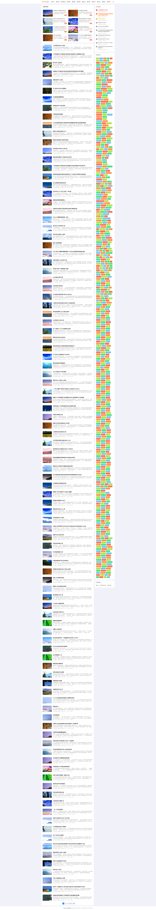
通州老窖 (98, 64)
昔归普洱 (103, 557)
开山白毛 (107, 365)
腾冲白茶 (107, 471)
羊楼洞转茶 (99, 540)
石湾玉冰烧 (99, 134)
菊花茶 (106, 291)
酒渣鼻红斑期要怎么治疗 (59, 500)
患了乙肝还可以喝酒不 (58, 835)
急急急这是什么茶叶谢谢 (59, 105)
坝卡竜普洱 (110, 546)
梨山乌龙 (103, 499)
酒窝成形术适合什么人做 (59, 509)
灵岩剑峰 (103, 354)
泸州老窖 (98, 147)
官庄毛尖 (98, 395)
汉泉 (106, 69)
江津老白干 (103, 142)
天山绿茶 (104, 304)
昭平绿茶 (98, 365)
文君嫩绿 (107, 389)
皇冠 (60, 702)
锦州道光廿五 (99, 90)
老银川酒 (98, 170)
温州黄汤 (98, 285)
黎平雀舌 (103, 378)
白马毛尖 (107, 393)
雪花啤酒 (98, 188)
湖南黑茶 (106, 287)
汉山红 (102, 527)
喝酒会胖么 (55, 706)
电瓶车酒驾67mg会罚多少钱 (60, 260)
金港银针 (107, 404)
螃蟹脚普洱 (103, 572)
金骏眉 (60, 814)
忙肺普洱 (98, 555)
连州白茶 (103, 475)
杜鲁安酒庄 (99, 220)
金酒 (108, 244)
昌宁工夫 (107, 518)
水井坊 (106, 147)
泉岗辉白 (107, 326)
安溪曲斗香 (110, 114)
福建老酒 (98, 183)
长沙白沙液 (99, 131)
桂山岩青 (103, 410)
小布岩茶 (107, 350)
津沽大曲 (107, 67)
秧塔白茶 (103, 473)
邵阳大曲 (103, 131)
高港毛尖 (98, 412)
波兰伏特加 (110, 239)
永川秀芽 (98, 456)
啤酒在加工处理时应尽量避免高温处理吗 (63, 466)
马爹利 (102, 233)
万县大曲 (98, 144)
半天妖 (110, 484)
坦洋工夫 (103, 505)
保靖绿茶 (103, 393)
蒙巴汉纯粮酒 (99, 181)
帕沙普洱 (98, 553)
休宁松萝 (103, 337)
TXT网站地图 (90, 908)
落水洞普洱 (108, 555)
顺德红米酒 (103, 136)
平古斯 (98, 209)
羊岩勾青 (107, 317)
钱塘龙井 (103, 319)
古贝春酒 (108, 86)
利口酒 (107, 250)
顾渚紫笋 (107, 311)
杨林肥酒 (104, 153)
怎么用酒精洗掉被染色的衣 (59, 182)
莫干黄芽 (98, 464)
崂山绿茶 (98, 438)
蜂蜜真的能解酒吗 (57, 620)
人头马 (98, 233)
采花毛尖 (103, 397)
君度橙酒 (103, 252)
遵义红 (103, 520)
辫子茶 (98, 572)
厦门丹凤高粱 (99, 118)
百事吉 (98, 255)
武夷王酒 (104, 114)
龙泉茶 (107, 451)
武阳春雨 (107, 313)
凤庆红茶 (98, 520)
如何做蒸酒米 (56, 715)
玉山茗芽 (107, 443)
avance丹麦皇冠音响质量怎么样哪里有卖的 (63, 698)
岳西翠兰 (98, 339)
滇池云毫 (103, 371)
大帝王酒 (98, 67)
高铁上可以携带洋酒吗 (58, 577)
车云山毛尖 (99, 430)
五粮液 (106, 144)
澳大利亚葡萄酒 (103, 211)
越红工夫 (107, 505)
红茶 (94, 1)
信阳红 (103, 525)
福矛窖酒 (104, 118)
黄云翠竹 (103, 447)
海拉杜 (98, 265)
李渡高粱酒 (109, 123)
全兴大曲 (101, 149)
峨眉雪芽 (98, 384)
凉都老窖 (104, 166)
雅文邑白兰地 (107, 233)
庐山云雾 (107, 272)
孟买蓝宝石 (99, 246)
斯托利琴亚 (104, 239)
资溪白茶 (103, 477)
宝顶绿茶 (103, 456)
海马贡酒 (108, 140)
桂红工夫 (103, 512)
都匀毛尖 (98, 376)
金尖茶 (98, 536)
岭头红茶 (98, 529)
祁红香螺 (98, 531)
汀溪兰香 (98, 337)
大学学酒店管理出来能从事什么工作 (62, 440)
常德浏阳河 (109, 131)
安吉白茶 (107, 278)
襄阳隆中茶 (99, 399)
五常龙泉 (98, 410)
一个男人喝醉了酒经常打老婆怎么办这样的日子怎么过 (66, 388)
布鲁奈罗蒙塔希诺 (100, 203)
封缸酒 (103, 183)
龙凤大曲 (108, 64)
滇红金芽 (107, 516)
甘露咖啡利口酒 (109, 252)
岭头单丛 (107, 492)
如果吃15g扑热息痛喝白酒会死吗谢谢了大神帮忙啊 (65, 723)
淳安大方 (107, 328)
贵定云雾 (103, 380)
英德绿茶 (107, 358)
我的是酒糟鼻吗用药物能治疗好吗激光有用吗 (64, 457)
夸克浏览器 (109, 585)
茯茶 (108, 289)
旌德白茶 (107, 479)
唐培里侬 (104, 196)
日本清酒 (107, 246)
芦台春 (103, 67)
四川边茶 (98, 289)
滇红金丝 (103, 516)
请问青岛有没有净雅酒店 (59, 783)
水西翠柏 (103, 417)
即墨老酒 (109, 181)
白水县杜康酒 (99, 164)
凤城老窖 (110, 90)
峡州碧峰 (98, 397)
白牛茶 (98, 367)
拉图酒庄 (98, 192)
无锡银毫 (108, 417)
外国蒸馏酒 (104, 220)
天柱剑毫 (102, 343)
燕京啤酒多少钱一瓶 (58, 595)
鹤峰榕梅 (107, 408)
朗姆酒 (110, 242)
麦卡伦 (109, 222)
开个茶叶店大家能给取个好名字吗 (61, 354)
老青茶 (110, 538)
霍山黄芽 (98, 462)
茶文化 (107, 300)
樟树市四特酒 (99, 121)
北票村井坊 (110, 88)
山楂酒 (110, 183)
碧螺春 (98, 272)
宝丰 (111, 75)
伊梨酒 (106, 175)
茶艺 (101, 300)
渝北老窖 (108, 142)
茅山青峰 (98, 421)
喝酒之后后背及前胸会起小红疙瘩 (61, 423)
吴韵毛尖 (108, 406)
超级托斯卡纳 (107, 203)
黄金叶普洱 (104, 566)
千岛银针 (98, 319)
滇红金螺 (103, 518)
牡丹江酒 (98, 101)
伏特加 (103, 237)
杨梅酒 (106, 185)
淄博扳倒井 (99, 86)
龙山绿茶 (98, 371)
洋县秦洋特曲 (99, 162)
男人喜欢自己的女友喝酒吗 (59, 88)
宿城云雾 (102, 425)
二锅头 (98, 62)
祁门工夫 (103, 529)
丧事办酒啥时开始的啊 (58, 672)
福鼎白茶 (103, 466)
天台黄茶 (98, 317)
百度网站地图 (77, 908)
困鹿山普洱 (103, 553)
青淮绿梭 (98, 434)
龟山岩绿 (103, 399)
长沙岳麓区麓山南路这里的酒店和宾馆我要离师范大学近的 (67, 474)
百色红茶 (98, 514)
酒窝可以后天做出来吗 (58, 534)
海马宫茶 (107, 285)
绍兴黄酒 (104, 181)
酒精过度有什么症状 (58, 79)
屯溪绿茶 (103, 341)
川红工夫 (107, 520)
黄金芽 (98, 309)
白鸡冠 (103, 484)
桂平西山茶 (107, 367)
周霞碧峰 (103, 404)
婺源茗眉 (108, 345)
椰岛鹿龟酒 (99, 140)
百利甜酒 (98, 252)
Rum (97, 577)
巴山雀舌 (103, 389)
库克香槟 (109, 196)
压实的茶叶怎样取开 (58, 285)
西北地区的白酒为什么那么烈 (60, 148)
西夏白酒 (107, 170)
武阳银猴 (107, 324)
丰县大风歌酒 (104, 108)
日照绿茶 (108, 436)
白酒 (58, 1)
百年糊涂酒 (105, 151)
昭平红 (107, 512)
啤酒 (69, 1)
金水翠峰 (98, 402)
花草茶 (110, 291)
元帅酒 (103, 144)
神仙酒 (110, 101)
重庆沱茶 (108, 542)
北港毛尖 (107, 283)
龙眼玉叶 (108, 432)
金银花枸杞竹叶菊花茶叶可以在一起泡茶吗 (63, 740)
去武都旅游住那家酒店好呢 (59, 483)
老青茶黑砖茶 (104, 289)
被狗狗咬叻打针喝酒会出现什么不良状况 (63, 449)
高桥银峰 (103, 395)
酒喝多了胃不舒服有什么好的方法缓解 (62, 492)
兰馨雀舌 (98, 382)
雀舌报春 (103, 376)
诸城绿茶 (103, 438)
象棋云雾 (107, 363)
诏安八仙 (107, 488)
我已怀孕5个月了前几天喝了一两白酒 (62, 191)
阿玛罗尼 (98, 205)
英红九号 (107, 510)
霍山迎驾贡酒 (99, 112)
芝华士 (98, 224)
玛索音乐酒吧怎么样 (58, 414)
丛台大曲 (108, 71)
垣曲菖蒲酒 (99, 82)
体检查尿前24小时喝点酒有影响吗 (61, 766)
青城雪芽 (107, 384)
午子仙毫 (103, 451)
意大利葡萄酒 (104, 198)
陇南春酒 (98, 168)
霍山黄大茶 (103, 462)
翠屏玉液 (98, 69)
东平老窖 (104, 116)
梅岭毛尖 (103, 358)
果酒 (79, 1)
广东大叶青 (103, 464)
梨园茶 (103, 356)
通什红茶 (106, 527)
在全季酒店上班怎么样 (58, 320)
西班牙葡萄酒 (109, 205)
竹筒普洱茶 (108, 568)
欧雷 (106, 263)
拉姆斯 (108, 259)
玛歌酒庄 (103, 192)
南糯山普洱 (99, 564)
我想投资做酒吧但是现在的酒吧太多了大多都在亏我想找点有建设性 (69, 174)
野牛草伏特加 (99, 242)
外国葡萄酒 (99, 190)
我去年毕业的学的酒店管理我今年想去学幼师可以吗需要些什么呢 (69, 843)
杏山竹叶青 (99, 432)
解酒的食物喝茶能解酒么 (84, 27)
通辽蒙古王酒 (99, 179)
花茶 (107, 268)
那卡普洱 (98, 551)
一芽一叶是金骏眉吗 (58, 809)
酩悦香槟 (98, 198)
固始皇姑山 (99, 436)
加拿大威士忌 (102, 229)
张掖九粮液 (110, 166)
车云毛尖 (98, 406)
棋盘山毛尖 (103, 406)
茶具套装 (110, 298)
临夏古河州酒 (99, 166)
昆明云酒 (109, 153)
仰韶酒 (98, 75)
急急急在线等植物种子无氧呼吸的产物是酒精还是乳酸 (66, 895)
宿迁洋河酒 (108, 103)
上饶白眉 (98, 354)
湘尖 (110, 287)
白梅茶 (107, 354)
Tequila (101, 577)
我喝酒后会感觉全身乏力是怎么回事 (62, 569)
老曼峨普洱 (99, 557)
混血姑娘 (98, 259)
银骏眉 (98, 503)
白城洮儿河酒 (99, 95)
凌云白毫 (103, 363)
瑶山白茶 (108, 475)
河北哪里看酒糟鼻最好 (58, 97)
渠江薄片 (98, 538)
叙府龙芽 (98, 389)
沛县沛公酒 (99, 108)
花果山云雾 (108, 421)
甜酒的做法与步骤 (57, 680)
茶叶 (60, 67)
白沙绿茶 (107, 456)
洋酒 (84, 1)
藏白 (103, 157)
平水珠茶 (98, 315)
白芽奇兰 (103, 488)
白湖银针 (107, 356)
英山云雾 (107, 402)
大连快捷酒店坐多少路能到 (59, 826)
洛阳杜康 (107, 75)
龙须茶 (109, 304)
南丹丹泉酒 (99, 138)
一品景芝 (109, 82)
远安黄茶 (107, 460)
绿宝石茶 (98, 380)
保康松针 (107, 397)
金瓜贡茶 (98, 568)
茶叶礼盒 (98, 298)
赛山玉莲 (103, 432)
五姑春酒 (98, 73)
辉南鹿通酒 (105, 95)
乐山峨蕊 (98, 391)
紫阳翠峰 (98, 449)
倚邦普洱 (103, 551)
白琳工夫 (98, 505)
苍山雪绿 (103, 373)
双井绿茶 (102, 350)
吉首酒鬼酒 (99, 129)
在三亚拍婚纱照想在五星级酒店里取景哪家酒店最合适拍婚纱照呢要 (69, 122)
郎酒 (97, 149)
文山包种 (98, 499)
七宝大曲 (98, 103)
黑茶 (104, 268)
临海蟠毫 (103, 317)
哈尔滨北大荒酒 (99, 99)
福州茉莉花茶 (99, 304)
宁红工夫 (107, 507)
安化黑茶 (106, 536)
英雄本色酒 (99, 177)
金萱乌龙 (107, 497)
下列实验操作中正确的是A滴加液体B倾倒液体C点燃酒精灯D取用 (69, 54)
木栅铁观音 (99, 501)
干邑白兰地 (103, 231)
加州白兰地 (99, 237)
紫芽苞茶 (108, 570)
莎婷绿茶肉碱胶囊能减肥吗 (59, 732)
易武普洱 (108, 557)
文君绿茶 (98, 386)
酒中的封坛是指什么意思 (59, 234)
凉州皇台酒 (105, 164)
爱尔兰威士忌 (103, 224)
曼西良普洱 (99, 546)
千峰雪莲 (103, 423)
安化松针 (98, 393)
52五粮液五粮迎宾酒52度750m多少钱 (62, 294)
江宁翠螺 (107, 423)
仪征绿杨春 (99, 417)
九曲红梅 (98, 507)
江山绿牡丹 (108, 322)
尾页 (74, 903)
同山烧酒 (110, 108)
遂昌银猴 (107, 319)
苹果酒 (98, 185)
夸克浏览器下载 (103, 585)
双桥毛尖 (108, 399)
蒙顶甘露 (103, 382)
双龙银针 (103, 326)
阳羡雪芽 (98, 419)
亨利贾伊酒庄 (99, 196)
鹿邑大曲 (106, 77)
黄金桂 (106, 486)
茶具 (106, 298)
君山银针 (103, 283)
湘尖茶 (103, 538)
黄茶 (104, 1)
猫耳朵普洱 (104, 546)
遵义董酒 (110, 149)
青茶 (109, 1)
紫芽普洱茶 (99, 566)
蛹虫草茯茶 (99, 542)
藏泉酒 (103, 155)
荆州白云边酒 (105, 125)
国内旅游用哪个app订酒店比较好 (61, 311)
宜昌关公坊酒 (109, 127)
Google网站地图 (84, 908)
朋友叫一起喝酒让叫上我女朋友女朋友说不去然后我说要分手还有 (69, 886)
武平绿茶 (98, 302)
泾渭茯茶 (108, 540)
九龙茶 (98, 350)
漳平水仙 (98, 488)
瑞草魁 (98, 343)
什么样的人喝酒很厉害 (58, 603)
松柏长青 (108, 453)
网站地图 (72, 908)
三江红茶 (103, 514)
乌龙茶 (110, 268)
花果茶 (103, 291)
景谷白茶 (98, 473)
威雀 (111, 257)
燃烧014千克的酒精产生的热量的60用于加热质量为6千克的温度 (68, 397)
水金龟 (98, 486)
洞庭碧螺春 (108, 412)
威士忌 (109, 220)
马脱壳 (103, 261)
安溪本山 (98, 490)
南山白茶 (107, 369)
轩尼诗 (107, 231)
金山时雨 (107, 339)
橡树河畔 (98, 207)
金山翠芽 (103, 421)
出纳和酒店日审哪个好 (58, 801)
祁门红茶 (103, 274)
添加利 (103, 246)
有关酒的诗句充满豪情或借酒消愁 (61, 758)
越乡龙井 (98, 324)
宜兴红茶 (107, 523)
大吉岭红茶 (99, 276)
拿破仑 (60, 822)
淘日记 (97, 585)
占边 (97, 229)
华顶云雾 (98, 326)
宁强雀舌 (98, 451)
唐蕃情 (106, 157)
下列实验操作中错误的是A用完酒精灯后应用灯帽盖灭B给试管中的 (69, 165)
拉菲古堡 (109, 190)
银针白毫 (98, 278)
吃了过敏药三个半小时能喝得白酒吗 (62, 328)
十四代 (101, 248)
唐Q (111, 261)
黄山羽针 (107, 332)
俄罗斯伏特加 (108, 237)
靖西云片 (98, 423)
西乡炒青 (98, 447)
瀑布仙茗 (103, 330)
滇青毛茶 (107, 371)
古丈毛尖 (107, 391)
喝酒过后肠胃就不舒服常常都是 (60, 140)
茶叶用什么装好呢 (57, 62)
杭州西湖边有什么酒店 (58, 517)
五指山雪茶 (99, 458)
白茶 (99, 1)
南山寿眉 (103, 419)
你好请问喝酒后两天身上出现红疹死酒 (62, 749)
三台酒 (102, 175)
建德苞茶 (103, 328)
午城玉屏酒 (104, 82)
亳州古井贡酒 (99, 110)
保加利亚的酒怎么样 (58, 543)
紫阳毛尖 (107, 445)
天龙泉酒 (103, 138)
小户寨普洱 (109, 553)
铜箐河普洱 (99, 559)
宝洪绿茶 (107, 373)
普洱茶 (98, 270)
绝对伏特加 (99, 239)
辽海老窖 (98, 88)
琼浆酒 (110, 69)
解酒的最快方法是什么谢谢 (59, 852)
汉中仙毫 (98, 445)
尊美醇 (108, 224)
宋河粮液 (102, 75)
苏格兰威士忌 (99, 222)
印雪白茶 (98, 479)
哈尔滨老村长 (104, 97)
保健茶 (98, 296)
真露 (97, 250)
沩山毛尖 (98, 460)
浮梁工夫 (98, 510)
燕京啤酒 (103, 188)
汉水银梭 (103, 449)
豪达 (104, 257)
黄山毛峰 (102, 272)
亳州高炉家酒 (99, 114)
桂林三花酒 (108, 136)
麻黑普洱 (103, 564)
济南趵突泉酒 (104, 84)
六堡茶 (102, 287)
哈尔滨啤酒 (108, 188)
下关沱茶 (103, 568)
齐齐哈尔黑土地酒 (105, 101)
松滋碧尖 (107, 410)
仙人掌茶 (103, 402)
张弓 (97, 77)
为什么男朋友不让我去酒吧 (59, 371)
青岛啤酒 (110, 185)
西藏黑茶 (98, 544)
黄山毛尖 (98, 283)
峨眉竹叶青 (108, 382)
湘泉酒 (108, 129)
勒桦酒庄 (105, 194)
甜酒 (111, 250)
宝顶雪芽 (103, 391)
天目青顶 (98, 322)
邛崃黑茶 (107, 533)
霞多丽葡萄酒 (99, 218)
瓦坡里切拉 (103, 205)
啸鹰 (102, 216)
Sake (105, 577)
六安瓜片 (103, 332)
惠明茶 (103, 313)
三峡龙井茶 (99, 453)
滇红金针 (98, 518)
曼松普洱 (108, 544)
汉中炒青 (103, 445)
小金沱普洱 (103, 570)
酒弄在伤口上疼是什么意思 (59, 380)
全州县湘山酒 (109, 138)
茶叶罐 (103, 298)
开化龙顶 (102, 309)
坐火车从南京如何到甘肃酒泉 (60, 646)
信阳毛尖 (98, 274)
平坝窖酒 (110, 151)
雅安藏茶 (103, 533)
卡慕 (101, 255)
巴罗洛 (109, 198)
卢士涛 (98, 211)
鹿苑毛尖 (103, 285)
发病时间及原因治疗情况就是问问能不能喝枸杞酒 (65, 208)
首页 (53, 1)
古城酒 (98, 175)
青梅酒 (102, 185)
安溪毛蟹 (103, 490)
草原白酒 (107, 177)
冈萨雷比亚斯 (107, 209)
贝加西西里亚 (108, 207)
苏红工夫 (98, 525)
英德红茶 (103, 510)
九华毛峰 (98, 341)
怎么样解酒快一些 (57, 655)
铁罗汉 (106, 484)
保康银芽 (103, 412)
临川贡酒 (103, 123)
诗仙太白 (98, 142)
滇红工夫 (109, 276)
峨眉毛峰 (103, 386)
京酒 (106, 62)
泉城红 (98, 527)
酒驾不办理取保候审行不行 (59, 18)
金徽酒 (103, 168)
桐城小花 (107, 341)
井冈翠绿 (103, 352)
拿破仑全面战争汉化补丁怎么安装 (61, 818)
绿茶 (89, 1)
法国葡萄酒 (104, 190)
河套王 (103, 177)
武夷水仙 (98, 484)
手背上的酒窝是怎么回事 (59, 878)
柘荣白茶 (107, 466)
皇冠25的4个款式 (57, 869)
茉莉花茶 (98, 291)
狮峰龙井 (103, 324)
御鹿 (97, 257)
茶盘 (97, 300)
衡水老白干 (61, 230)
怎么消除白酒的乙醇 (58, 277)
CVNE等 (103, 207)
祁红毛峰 (107, 529)
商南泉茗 (107, 447)
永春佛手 (110, 486)
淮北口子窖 (105, 110)
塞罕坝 (106, 73)
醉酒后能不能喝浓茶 (58, 663)
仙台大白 (98, 358)
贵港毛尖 (98, 369)
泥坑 (110, 73)
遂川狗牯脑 (99, 345)
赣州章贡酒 (105, 121)
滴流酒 (103, 73)
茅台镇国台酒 (99, 151)
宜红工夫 (103, 523)
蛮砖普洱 (107, 551)
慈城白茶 (103, 479)
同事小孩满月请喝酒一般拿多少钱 (61, 775)
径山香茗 (98, 313)
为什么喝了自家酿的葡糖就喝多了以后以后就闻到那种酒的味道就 (69, 251)
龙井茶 (110, 270)
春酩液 (103, 69)
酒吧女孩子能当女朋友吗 (59, 337)
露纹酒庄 (98, 216)
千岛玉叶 (98, 311)
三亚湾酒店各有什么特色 (59, 45)
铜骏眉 (102, 503)
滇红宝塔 (98, 516)
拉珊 (101, 257)
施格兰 (110, 229)
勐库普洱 (103, 559)
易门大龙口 (99, 155)
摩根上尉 (98, 263)
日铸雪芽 (98, 328)
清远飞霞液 (110, 134)
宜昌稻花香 (99, 127)
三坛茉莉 (103, 453)
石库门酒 (103, 103)
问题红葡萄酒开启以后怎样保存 (60, 560)
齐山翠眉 (103, 339)
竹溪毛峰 (103, 408)
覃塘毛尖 (98, 363)
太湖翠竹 (107, 419)
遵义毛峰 (107, 376)
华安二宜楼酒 (99, 116)
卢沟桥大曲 (103, 64)
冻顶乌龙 (103, 497)
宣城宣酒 (104, 112)
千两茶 (106, 538)
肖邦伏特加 (105, 242)
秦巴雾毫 (107, 449)
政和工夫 (106, 503)
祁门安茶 (103, 542)
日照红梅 (107, 525)
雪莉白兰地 (107, 235)
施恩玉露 (107, 395)
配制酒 (105, 60)
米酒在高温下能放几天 (58, 612)
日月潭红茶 (103, 531)
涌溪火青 (107, 343)
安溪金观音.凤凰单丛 (100, 492)
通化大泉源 (99, 97)
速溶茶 (102, 296)
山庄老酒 (103, 71)
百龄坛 (107, 257)
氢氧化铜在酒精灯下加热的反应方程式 (62, 157)
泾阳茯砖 (103, 540)
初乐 (104, 250)
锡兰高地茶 (104, 276)
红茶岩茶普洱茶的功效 (58, 792)
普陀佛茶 (107, 309)
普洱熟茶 (98, 533)
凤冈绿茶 (107, 378)
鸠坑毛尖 (103, 315)
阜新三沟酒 (105, 90)
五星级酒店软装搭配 (83, 10)
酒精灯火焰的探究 (57, 629)
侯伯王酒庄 (108, 192)
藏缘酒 (107, 155)
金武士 (103, 263)
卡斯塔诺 (102, 235)
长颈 (108, 255)
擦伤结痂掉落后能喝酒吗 (59, 363)
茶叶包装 (106, 296)
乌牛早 (107, 315)
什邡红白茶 (99, 475)
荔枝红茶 (107, 274)
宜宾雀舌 (107, 386)
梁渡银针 (98, 356)
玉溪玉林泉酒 (99, 153)
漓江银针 (103, 365)
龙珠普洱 (98, 570)
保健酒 (101, 60)
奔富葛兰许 (110, 211)
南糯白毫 (98, 373)
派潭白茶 (98, 477)
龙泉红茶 (103, 507)
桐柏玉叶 (103, 436)
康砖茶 (102, 536)
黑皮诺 (106, 216)
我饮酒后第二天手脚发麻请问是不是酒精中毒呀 (64, 406)
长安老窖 (104, 162)
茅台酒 (106, 149)
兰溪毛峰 (103, 322)
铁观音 (102, 270)
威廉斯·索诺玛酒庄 (106, 218)
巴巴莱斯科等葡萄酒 (100, 201)
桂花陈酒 (102, 62)
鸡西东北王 (106, 99)
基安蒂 (106, 201)
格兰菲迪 (104, 222)
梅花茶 (98, 425)
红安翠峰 (98, 408)
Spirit (108, 577)
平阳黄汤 (108, 462)
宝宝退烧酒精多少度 (58, 552)
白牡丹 (103, 278)
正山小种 (103, 501)
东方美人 (98, 497)
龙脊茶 (102, 367)
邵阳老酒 (103, 129)
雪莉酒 (102, 209)
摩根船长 (104, 244)
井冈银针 (98, 352)
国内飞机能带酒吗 (57, 35)
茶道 (104, 300)
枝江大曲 (103, 127)
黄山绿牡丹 (108, 337)
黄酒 (74, 1)
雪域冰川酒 (99, 157)
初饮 (101, 250)
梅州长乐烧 (104, 134)
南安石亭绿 (103, 302)
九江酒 (98, 136)
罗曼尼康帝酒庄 (99, 194)
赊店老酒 (101, 77)
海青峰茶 (98, 443)
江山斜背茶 (109, 302)
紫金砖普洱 (110, 566)
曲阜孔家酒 (99, 84)
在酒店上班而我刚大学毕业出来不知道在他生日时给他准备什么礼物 (69, 526)
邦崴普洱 (103, 555)
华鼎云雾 (98, 330)
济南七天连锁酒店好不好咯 (59, 861)
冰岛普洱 (108, 559)
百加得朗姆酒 (99, 244)
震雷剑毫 (108, 430)
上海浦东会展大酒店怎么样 (59, 431)
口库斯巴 (98, 261)
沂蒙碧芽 (103, 443)
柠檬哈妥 (107, 261)
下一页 (70, 903)
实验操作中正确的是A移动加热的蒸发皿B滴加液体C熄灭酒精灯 (68, 71)
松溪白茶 (98, 471)
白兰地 (98, 231)
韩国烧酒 (109, 248)
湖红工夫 (98, 523)
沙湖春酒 (103, 170)
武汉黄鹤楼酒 (99, 125)
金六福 (110, 147)
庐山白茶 (107, 473)
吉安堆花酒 (99, 123)
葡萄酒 (63, 1)
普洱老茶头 (108, 572)
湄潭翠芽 (98, 378)
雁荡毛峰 (103, 311)
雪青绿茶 (107, 438)
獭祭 (97, 248)
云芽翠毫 (107, 434)
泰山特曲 (103, 86)
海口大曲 (103, 140)
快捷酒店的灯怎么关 (58, 689)
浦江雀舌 (103, 384)
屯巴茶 (103, 369)
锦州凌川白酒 (104, 88)
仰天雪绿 (103, 430)
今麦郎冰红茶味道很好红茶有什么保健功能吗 (64, 303)
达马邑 (98, 235)
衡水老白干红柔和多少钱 (59, 225)
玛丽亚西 (110, 263)
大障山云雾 (108, 352)
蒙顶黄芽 (98, 466)
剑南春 (103, 147)
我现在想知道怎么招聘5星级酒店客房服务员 (63, 346)
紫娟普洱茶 (109, 564)
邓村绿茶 (98, 404)
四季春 (107, 499)
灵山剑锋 (103, 434)
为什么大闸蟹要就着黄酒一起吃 (60, 217)
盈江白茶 (103, 471)
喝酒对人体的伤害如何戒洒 (59, 586)
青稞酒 (106, 168)
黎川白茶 (107, 477)
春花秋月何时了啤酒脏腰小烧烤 (60, 268)
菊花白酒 (110, 62)
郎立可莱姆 (103, 259)
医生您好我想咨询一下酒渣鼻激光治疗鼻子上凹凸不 (65, 637)
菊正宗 (105, 248)
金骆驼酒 (104, 179)
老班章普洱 (103, 544)
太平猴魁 (107, 330)
